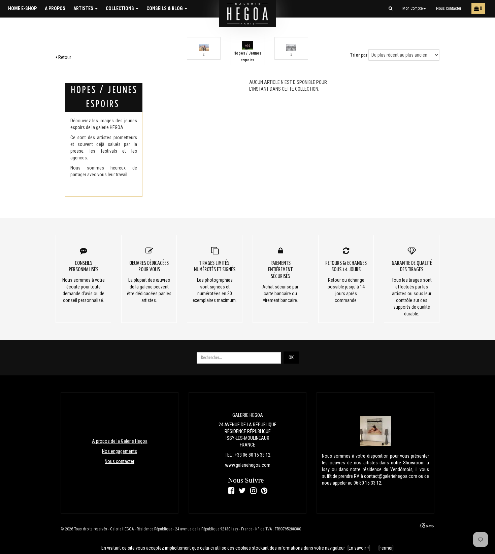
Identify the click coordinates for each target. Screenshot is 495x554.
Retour (64, 57)
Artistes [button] (83, 8)
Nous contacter (448, 8)
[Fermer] (386, 548)
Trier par (358, 55)
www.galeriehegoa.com (247, 465)
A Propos (55, 8)
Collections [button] (120, 8)
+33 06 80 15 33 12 (252, 455)
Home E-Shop (22, 8)
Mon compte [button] (412, 8)
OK (291, 357)
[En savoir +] (359, 548)
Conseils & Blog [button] (165, 8)
